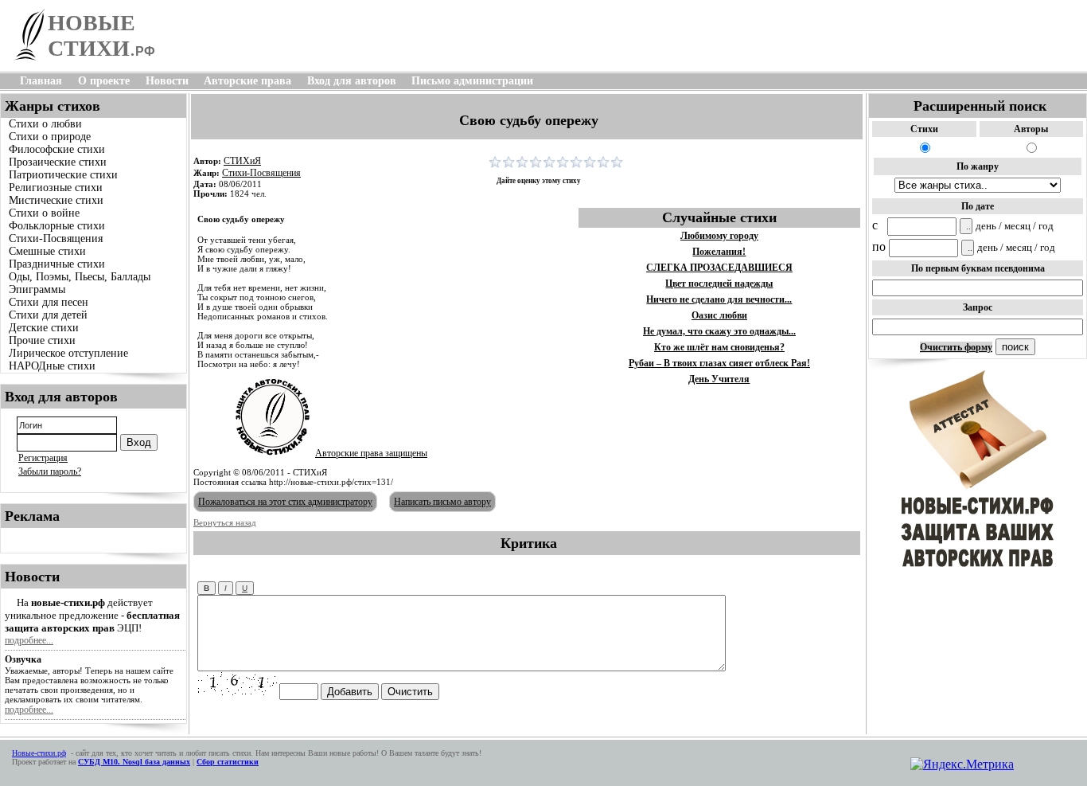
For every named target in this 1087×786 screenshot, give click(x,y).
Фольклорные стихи (57, 226)
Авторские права (247, 81)
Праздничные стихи (57, 264)
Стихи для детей (48, 315)
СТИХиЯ (242, 160)
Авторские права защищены (371, 453)
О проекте (104, 81)
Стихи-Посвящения (56, 238)
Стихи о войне (44, 213)
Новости (167, 81)
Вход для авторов (351, 81)
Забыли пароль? (49, 471)
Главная (41, 81)
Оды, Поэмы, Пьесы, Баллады (79, 277)
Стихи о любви (45, 124)
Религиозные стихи (56, 188)
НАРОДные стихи (52, 366)
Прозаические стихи (58, 162)
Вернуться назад (224, 522)
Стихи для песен (48, 302)
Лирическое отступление (68, 353)
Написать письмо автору (442, 501)
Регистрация (43, 457)
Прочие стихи (42, 340)
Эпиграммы (37, 289)
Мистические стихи (56, 200)
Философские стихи (57, 149)
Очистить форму (956, 347)
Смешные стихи (47, 251)
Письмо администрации (472, 81)
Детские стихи (44, 328)
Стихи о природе (50, 137)
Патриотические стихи (63, 175)
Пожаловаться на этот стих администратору (285, 501)
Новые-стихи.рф (39, 753)
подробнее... (29, 640)
